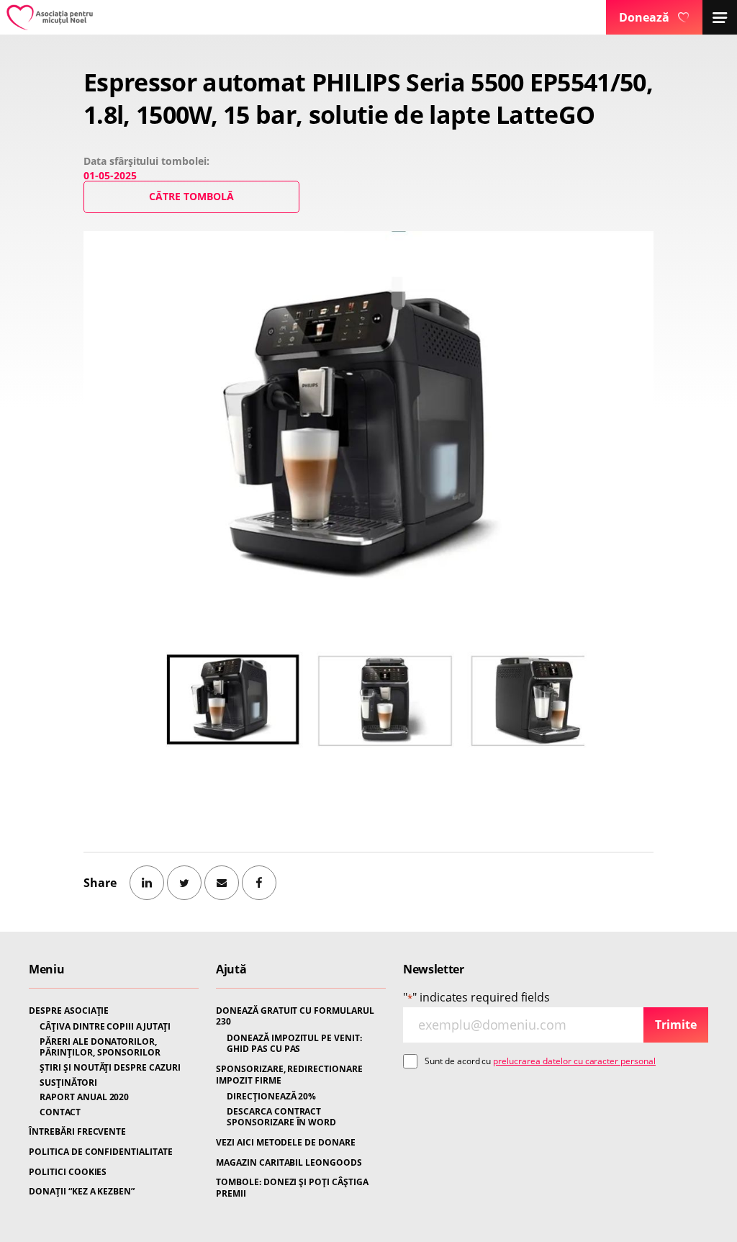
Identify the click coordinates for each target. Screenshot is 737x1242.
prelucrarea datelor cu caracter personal (574, 1061)
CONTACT (60, 1112)
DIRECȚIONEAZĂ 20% (271, 1096)
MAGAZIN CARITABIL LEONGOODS (289, 1163)
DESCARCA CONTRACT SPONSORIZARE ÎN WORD (281, 1117)
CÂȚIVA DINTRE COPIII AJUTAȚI (105, 1026)
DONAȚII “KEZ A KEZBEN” (82, 1191)
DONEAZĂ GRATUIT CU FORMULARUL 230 (295, 1016)
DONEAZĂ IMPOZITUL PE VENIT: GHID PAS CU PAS (294, 1043)
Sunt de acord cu (540, 1061)
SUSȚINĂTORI (68, 1083)
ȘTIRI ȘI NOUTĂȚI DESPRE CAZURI (110, 1068)
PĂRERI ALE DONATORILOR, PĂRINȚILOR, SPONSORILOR (100, 1047)
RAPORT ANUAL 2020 (84, 1097)
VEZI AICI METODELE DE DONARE (286, 1142)
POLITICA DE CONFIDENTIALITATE (101, 1152)
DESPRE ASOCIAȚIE (69, 1011)
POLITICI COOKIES (68, 1172)
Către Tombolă (191, 196)
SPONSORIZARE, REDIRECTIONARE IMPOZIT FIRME (289, 1074)
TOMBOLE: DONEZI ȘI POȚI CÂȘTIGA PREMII (292, 1187)
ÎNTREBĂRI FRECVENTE (77, 1132)
